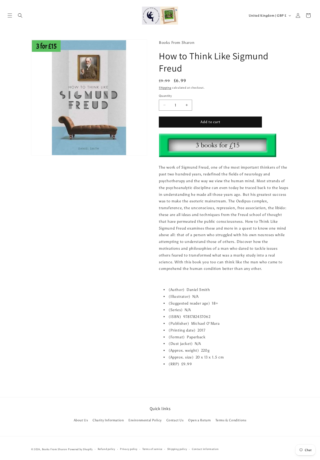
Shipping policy (177, 449)
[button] (10, 15)
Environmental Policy (145, 420)
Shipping (165, 87)
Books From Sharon (54, 449)
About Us (81, 420)
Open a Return (199, 420)
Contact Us (175, 420)
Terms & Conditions (231, 420)
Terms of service (152, 449)
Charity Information (108, 420)
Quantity (165, 96)
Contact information (205, 449)
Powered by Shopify (80, 449)
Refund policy (106, 449)
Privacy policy (129, 449)
